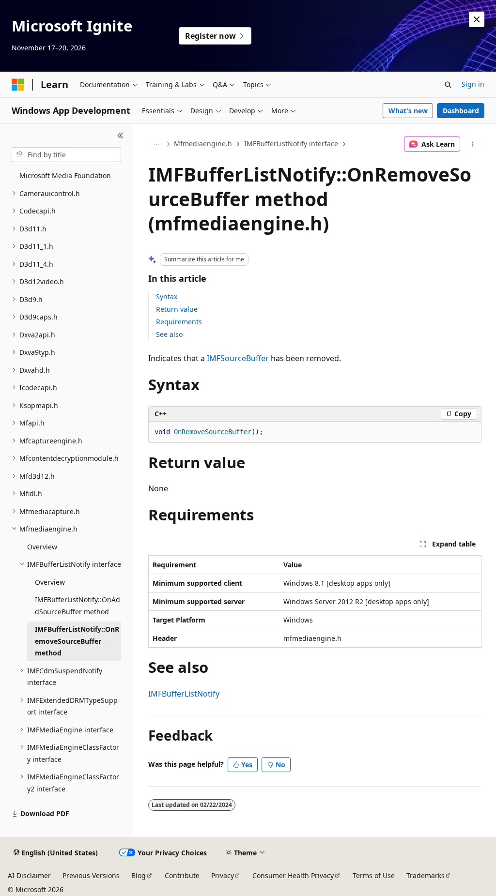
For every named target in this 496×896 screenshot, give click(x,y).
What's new (408, 110)
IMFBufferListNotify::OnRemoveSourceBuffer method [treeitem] (77, 640)
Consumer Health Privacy (293, 875)
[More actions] (472, 144)
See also (169, 334)
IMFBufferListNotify (183, 693)
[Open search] (448, 84)
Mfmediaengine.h (203, 143)
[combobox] (66, 155)
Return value (177, 309)
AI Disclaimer (29, 875)
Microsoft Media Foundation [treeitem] (65, 175)
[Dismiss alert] (476, 19)
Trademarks (425, 875)
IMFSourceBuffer (238, 358)
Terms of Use (374, 875)
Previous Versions (91, 875)
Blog (138, 875)
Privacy (222, 875)
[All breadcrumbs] (156, 144)
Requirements (179, 321)
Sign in (473, 84)
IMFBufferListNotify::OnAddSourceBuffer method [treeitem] (77, 605)
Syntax (166, 296)
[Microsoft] (18, 84)
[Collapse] (120, 135)
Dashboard (461, 110)
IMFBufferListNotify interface (291, 143)
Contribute (182, 875)
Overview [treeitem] (42, 546)
